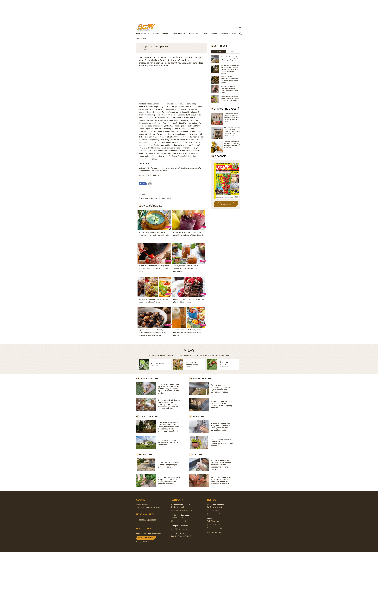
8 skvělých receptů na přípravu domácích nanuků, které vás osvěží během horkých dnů (188, 235)
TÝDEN (218, 51)
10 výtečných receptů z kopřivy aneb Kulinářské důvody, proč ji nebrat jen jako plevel (154, 235)
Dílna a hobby (179, 34)
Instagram (152, 520)
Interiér (155, 34)
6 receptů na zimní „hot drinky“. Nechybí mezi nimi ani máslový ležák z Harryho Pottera (188, 332)
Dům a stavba (142, 34)
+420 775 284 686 (214, 511)
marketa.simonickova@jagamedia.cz (220, 514)
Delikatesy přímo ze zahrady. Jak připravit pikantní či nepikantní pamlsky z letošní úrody (154, 268)
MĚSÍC (233, 51)
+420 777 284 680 (214, 525)
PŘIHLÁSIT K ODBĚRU (146, 538)
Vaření (214, 34)
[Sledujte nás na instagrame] (240, 27)
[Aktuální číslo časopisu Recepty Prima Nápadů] (226, 200)
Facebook (142, 520)
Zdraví (205, 34)
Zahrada (166, 34)
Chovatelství (193, 34)
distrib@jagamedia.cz (180, 529)
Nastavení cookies (142, 505)
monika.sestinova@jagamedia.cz (183, 510)
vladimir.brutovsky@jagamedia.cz (219, 528)
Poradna (224, 34)
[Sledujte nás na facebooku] (237, 27)
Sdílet (143, 184)
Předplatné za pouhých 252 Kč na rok (225, 204)
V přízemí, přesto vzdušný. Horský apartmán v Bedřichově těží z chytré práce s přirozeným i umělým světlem (232, 131)
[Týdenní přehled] (150, 184)
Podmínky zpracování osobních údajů (148, 507)
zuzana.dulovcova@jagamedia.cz (183, 521)
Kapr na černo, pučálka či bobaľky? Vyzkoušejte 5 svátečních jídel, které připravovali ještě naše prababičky (152, 332)
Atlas (234, 34)
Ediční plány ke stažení (214, 532)
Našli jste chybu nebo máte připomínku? (156, 198)
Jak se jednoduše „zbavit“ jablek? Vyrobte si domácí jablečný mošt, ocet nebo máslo (187, 268)
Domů (138, 39)
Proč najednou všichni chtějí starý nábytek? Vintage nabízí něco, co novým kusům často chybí (231, 117)
